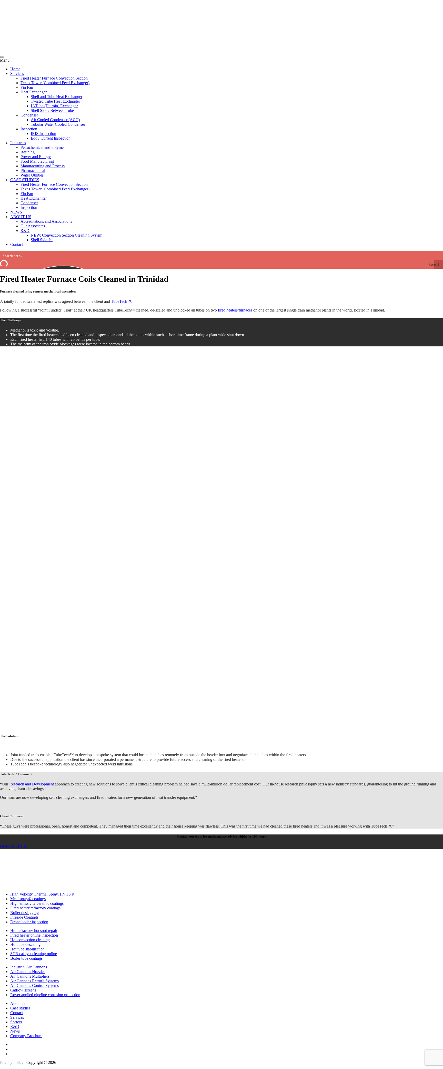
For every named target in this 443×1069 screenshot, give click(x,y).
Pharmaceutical (33, 170)
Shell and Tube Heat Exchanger (56, 96)
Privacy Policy (12, 1062)
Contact (16, 244)
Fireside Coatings (24, 917)
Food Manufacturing (37, 161)
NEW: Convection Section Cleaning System (66, 235)
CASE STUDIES (24, 180)
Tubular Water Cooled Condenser (58, 124)
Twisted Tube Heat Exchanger (55, 101)
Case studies (20, 1008)
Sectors (16, 1022)
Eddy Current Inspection (51, 138)
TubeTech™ (121, 301)
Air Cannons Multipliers (29, 976)
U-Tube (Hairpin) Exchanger (54, 106)
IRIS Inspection (43, 133)
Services (17, 73)
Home (15, 69)
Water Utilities (32, 175)
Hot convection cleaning (30, 940)
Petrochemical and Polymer (43, 147)
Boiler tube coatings (26, 958)
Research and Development (31, 784)
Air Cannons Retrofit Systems (34, 981)
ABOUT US (20, 217)
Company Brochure (26, 1036)
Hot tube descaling (25, 944)
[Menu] (2, 57)
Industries (18, 143)
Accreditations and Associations (46, 221)
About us (17, 1003)
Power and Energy (36, 156)
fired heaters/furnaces (235, 310)
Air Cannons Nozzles (27, 971)
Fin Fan (27, 87)
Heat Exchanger (34, 92)
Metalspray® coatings (28, 899)
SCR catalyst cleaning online (33, 953)
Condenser (29, 115)
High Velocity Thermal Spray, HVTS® (42, 894)
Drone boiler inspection (29, 922)
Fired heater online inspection (34, 935)
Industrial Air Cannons (28, 967)
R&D (25, 230)
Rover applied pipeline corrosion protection (45, 995)
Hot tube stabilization (27, 949)
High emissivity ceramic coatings (37, 903)
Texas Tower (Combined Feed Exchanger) (55, 83)
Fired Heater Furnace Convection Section (54, 78)
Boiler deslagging (24, 912)
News (15, 1031)
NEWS (16, 212)
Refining (28, 152)
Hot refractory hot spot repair (33, 930)
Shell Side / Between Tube (52, 110)
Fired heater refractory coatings (35, 908)
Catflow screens (23, 990)
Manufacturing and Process (43, 166)
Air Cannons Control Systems (34, 985)
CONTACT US (13, 846)
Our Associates (33, 226)
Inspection (29, 129)
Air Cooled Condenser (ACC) (55, 120)
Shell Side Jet (42, 240)
